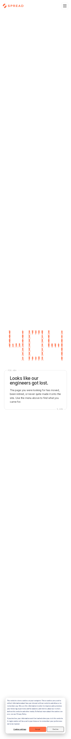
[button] (64, 6)
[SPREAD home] (13, 6)
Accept (37, 729)
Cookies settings (19, 729)
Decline (55, 729)
